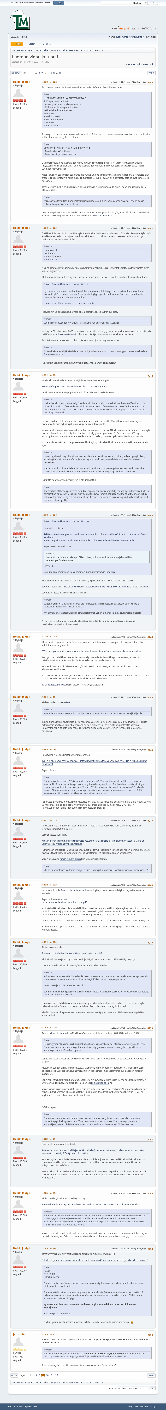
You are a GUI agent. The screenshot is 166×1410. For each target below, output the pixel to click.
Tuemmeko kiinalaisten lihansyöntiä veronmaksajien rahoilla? (72, 953)
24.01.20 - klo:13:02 (49, 1248)
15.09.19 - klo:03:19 (49, 515)
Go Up (14, 1375)
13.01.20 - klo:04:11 (49, 1139)
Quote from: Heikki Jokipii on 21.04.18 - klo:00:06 (67, 284)
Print (151, 73)
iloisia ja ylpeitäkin (100, 1082)
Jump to (112, 1388)
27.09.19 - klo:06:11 (49, 697)
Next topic (148, 64)
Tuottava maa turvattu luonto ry (130, 36)
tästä (67, 702)
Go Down (15, 73)
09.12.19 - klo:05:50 (49, 820)
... (36, 72)
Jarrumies (19, 1334)
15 (39, 72)
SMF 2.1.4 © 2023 (15, 1407)
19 (54, 72)
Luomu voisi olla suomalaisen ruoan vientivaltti (69, 303)
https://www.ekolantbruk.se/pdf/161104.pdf (64, 902)
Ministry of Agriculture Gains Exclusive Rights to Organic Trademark (75, 386)
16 (42, 72)
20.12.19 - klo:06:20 (49, 885)
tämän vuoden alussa (70, 859)
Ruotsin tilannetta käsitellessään (76, 890)
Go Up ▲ (154, 1406)
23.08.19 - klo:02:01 (49, 375)
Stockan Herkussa (103, 215)
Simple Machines (30, 1407)
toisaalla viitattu (59, 1033)
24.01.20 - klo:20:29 (49, 1334)
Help (130, 1406)
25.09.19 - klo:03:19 (49, 636)
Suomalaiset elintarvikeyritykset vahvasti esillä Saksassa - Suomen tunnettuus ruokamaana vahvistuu (91, 1204)
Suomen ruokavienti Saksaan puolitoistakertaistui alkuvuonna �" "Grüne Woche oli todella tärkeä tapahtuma (95, 586)
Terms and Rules (141, 1406)
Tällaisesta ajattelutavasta (54, 684)
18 (50, 72)
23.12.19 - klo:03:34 (49, 942)
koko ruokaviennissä (66, 334)
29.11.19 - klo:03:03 (49, 749)
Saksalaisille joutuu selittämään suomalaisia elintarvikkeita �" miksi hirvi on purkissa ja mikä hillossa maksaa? (95, 1260)
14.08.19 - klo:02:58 (49, 228)
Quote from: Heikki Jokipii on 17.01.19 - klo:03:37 (67, 521)
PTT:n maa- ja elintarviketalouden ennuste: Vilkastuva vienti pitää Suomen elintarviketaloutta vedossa (92, 651)
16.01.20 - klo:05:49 (49, 1193)
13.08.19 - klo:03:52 (49, 82)
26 (60, 72)
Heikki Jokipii (21, 82)
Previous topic (133, 64)
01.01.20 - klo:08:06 (49, 1027)
